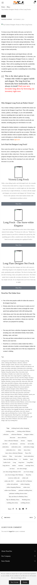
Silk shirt (8, 402)
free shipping (15, 409)
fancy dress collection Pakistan (14, 453)
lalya (6, 376)
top (9, 413)
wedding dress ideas (12, 502)
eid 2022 (22, 366)
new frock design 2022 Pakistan (14, 475)
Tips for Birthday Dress (12, 499)
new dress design (23, 377)
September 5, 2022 (18, 19)
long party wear (8, 415)
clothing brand (5, 361)
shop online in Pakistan (11, 418)
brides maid (22, 407)
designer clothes (10, 364)
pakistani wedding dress (25, 490)
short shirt (22, 411)
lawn (9, 376)
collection (19, 362)
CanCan (20, 413)
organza (11, 387)
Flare (17, 372)
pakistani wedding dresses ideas (18, 493)
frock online (22, 372)
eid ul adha (7, 368)
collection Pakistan (16, 434)
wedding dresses (25, 502)
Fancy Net (8, 372)
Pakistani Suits (19, 390)
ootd (7, 387)
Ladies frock (19, 374)
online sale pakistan (24, 383)
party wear (21, 392)
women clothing (13, 405)
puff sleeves (16, 411)
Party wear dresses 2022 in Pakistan (14, 394)
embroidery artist (21, 368)
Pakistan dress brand (19, 387)
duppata (18, 366)
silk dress (25, 400)
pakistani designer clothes (12, 389)
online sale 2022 (9, 481)
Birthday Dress (14, 413)
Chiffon (24, 413)
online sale (24, 381)
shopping (7, 400)
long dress (19, 376)
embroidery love (9, 370)
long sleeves (6, 465)
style (6, 413)
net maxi (16, 377)
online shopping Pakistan (12, 385)
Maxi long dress (17, 415)
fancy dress (20, 370)
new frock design (16, 379)
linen (12, 376)
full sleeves (21, 409)
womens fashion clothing (12, 407)
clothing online (10, 431)
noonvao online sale (16, 381)
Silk (21, 400)
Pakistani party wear (10, 390)
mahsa (7, 377)
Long (15, 376)
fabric (15, 370)
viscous (7, 405)
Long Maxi (24, 376)
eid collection (28, 366)
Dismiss (25, 582)
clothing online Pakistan (11, 362)
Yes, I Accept (14, 582)
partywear (25, 394)
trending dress (14, 420)
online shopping (25, 484)
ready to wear (17, 396)
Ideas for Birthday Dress (10, 459)
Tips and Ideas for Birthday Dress (18, 496)
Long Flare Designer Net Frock (18, 263)
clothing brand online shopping (16, 361)
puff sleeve (10, 411)
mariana (12, 377)
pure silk (7, 396)
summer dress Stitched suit (17, 403)
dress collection (24, 364)
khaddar (11, 374)
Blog (8, 7)
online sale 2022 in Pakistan (11, 383)
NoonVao (8, 381)
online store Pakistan (10, 490)
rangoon (11, 396)
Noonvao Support (6, 19)
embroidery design (29, 447)
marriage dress (30, 465)
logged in (11, 531)
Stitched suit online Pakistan (17, 402)
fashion (13, 372)
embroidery (14, 368)
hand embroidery (29, 456)
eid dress (22, 443)
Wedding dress (26, 499)
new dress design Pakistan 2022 (12, 471)
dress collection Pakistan (11, 440)
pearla (30, 394)
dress (5, 409)
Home (3, 7)
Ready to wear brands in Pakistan (13, 398)
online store (22, 385)
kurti (14, 374)
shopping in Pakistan (15, 400)
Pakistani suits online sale (11, 392)
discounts (17, 364)
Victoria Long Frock (18, 179)
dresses (13, 366)
